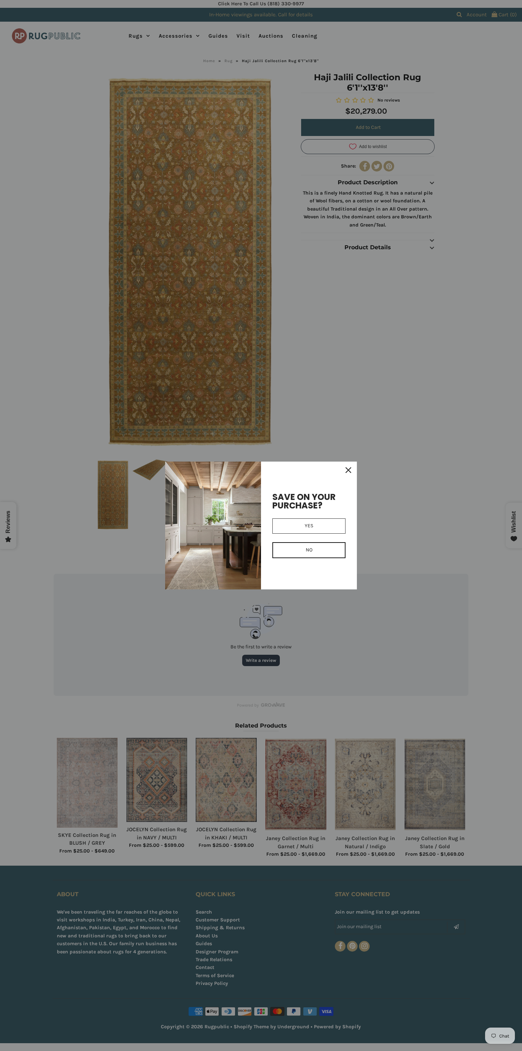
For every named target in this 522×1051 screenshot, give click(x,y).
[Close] (348, 470)
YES (309, 526)
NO (309, 550)
